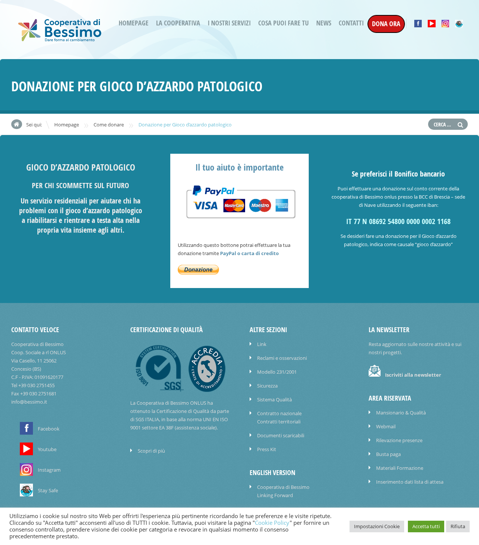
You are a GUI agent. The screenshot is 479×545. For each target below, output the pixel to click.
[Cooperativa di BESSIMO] (60, 39)
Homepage (134, 23)
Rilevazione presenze (399, 440)
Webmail (386, 426)
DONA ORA (386, 23)
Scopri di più (151, 450)
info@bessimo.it (29, 401)
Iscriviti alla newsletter (413, 374)
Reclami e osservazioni (282, 358)
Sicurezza (267, 385)
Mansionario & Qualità (401, 412)
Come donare (109, 124)
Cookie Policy (272, 522)
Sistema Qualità (274, 399)
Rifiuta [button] (458, 526)
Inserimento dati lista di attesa (409, 481)
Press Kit (266, 449)
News (323, 23)
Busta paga (388, 454)
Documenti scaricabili (280, 435)
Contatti (351, 23)
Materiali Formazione (399, 468)
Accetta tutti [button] (426, 526)
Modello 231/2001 (277, 371)
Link (261, 344)
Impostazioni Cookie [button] (377, 526)
